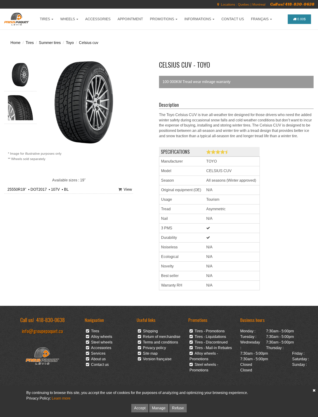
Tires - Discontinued (210, 342)
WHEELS (68, 19)
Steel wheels (100, 342)
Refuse (178, 408)
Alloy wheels (100, 337)
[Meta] (218, 4)
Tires (30, 43)
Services (97, 353)
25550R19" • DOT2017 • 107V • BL (37, 189)
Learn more (61, 398)
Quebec (244, 4)
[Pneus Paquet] (17, 19)
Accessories (100, 348)
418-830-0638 (50, 320)
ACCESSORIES (98, 19)
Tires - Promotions (209, 331)
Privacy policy (153, 348)
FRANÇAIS (260, 19)
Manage (159, 408)
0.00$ (301, 19)
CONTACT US (232, 19)
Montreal (258, 4)
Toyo (70, 43)
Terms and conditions (159, 342)
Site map (149, 353)
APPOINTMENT (130, 19)
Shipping (149, 331)
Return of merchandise (160, 337)
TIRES (45, 19)
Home (15, 43)
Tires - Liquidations (209, 337)
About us (97, 359)
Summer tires (50, 43)
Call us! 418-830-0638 (292, 4)
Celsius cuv (88, 43)
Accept (139, 408)
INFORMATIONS (198, 19)
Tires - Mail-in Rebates (212, 348)
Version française (156, 359)
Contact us (99, 365)
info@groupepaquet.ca (42, 330)
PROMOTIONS (162, 19)
